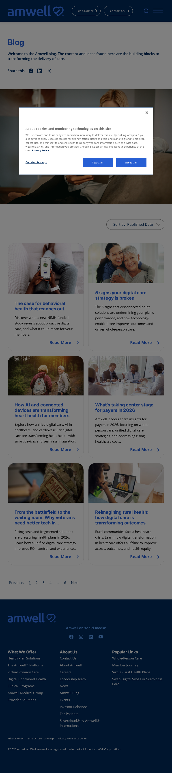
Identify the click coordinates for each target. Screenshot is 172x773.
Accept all (131, 162)
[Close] (147, 112)
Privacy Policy (40, 150)
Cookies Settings (36, 162)
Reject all (97, 162)
